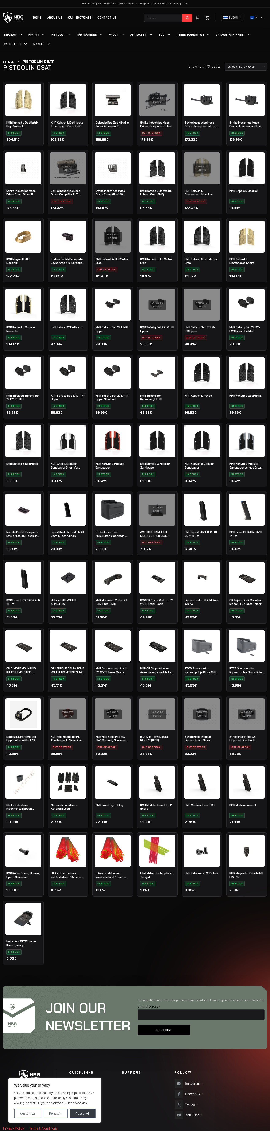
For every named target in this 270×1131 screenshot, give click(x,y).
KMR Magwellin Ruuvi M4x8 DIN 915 (246, 875)
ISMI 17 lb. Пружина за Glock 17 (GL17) (154, 738)
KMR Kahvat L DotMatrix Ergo (156, 261)
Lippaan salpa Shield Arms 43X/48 (202, 602)
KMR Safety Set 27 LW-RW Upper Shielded (245, 329)
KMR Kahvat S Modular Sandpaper (199, 465)
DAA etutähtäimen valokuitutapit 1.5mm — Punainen (111, 875)
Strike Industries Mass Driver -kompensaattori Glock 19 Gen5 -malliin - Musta (156, 124)
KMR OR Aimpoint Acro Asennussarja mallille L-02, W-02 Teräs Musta (155, 670)
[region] (54, 1100)
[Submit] (187, 18)
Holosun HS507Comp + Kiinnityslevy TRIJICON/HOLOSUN (21, 943)
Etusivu (8, 62)
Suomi (233, 17)
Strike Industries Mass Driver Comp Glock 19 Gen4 (110, 193)
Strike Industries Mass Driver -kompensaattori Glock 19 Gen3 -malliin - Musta (245, 124)
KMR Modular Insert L (243, 805)
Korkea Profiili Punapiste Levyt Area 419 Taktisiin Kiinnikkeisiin (67, 261)
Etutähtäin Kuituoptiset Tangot (156, 875)
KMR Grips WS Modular (244, 191)
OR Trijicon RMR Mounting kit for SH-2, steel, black (246, 602)
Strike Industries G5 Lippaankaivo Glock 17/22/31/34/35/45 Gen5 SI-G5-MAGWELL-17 (201, 739)
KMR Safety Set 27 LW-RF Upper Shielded (112, 397)
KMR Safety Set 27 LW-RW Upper (200, 329)
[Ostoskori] (207, 17)
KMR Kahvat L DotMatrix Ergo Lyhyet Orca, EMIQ (67, 124)
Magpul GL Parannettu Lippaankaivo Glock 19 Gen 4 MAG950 (21, 739)
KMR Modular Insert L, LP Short (156, 807)
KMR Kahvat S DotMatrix (22, 464)
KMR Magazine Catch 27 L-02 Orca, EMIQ (111, 602)
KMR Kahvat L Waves (198, 395)
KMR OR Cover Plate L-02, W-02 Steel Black (157, 602)
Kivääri (33, 34)
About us (54, 17)
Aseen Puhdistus (190, 34)
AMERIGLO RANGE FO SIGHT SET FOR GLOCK (154, 534)
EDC (162, 34)
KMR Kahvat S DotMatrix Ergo (201, 261)
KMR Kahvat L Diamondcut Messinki (199, 193)
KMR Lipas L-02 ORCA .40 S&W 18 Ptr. (201, 534)
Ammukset (138, 34)
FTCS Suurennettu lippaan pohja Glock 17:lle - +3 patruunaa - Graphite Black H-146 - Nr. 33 (247, 670)
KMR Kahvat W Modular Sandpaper (155, 465)
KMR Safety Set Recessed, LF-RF (151, 397)
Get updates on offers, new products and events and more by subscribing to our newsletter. (201, 1000)
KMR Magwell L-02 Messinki (18, 261)
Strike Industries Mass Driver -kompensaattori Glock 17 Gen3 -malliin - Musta (200, 124)
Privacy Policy (13, 1128)
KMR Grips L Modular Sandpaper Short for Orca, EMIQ (64, 466)
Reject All (55, 1113)
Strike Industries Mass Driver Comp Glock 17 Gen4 (21, 193)
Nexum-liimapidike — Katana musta (64, 807)
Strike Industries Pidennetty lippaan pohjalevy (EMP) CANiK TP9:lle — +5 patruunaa (21, 807)
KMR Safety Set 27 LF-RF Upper (112, 329)
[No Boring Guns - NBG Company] (13, 17)
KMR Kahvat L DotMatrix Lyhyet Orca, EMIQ (156, 193)
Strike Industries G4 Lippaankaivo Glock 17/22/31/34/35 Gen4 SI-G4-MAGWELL (246, 739)
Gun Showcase (80, 17)
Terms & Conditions (43, 1128)
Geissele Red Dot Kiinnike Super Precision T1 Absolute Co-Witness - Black (112, 124)
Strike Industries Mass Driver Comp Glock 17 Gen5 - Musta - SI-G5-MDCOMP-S (65, 193)
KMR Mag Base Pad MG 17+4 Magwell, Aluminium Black (111, 739)
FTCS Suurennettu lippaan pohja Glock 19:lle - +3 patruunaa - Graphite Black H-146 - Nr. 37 (202, 670)
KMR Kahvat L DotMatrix (246, 395)
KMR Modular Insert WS (200, 805)
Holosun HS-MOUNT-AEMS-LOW (64, 602)
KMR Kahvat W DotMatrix (67, 327)
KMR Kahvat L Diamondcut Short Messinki (242, 261)
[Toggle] (21, 35)
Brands (10, 34)
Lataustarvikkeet (230, 34)
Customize (27, 1113)
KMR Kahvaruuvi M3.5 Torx (202, 873)
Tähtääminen (86, 34)
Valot (114, 34)
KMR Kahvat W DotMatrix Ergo (112, 261)
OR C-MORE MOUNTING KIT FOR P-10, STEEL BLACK (21, 670)
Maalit (38, 44)
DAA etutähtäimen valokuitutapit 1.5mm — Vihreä (66, 875)
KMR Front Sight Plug (109, 805)
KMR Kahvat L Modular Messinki (20, 329)
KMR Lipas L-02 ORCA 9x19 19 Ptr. (23, 602)
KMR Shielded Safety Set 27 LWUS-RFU (22, 397)
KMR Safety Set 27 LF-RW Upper (68, 397)
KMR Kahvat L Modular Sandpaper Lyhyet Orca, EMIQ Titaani (245, 466)
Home (37, 17)
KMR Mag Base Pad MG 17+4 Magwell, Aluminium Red (66, 739)
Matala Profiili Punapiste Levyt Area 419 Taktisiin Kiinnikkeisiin (22, 534)
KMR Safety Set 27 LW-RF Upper (157, 329)
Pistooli (58, 34)
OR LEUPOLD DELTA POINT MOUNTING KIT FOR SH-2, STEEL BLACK (68, 670)
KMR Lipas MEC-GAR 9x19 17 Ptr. (246, 534)
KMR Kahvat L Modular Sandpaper (110, 465)
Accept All (82, 1113)
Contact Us (107, 17)
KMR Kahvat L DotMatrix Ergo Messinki (22, 124)
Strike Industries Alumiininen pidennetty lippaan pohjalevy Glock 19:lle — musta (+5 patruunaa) (111, 534)
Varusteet (13, 44)
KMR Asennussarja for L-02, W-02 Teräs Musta (112, 670)
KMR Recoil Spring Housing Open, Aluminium (23, 875)
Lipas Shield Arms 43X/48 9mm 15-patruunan (67, 534)
